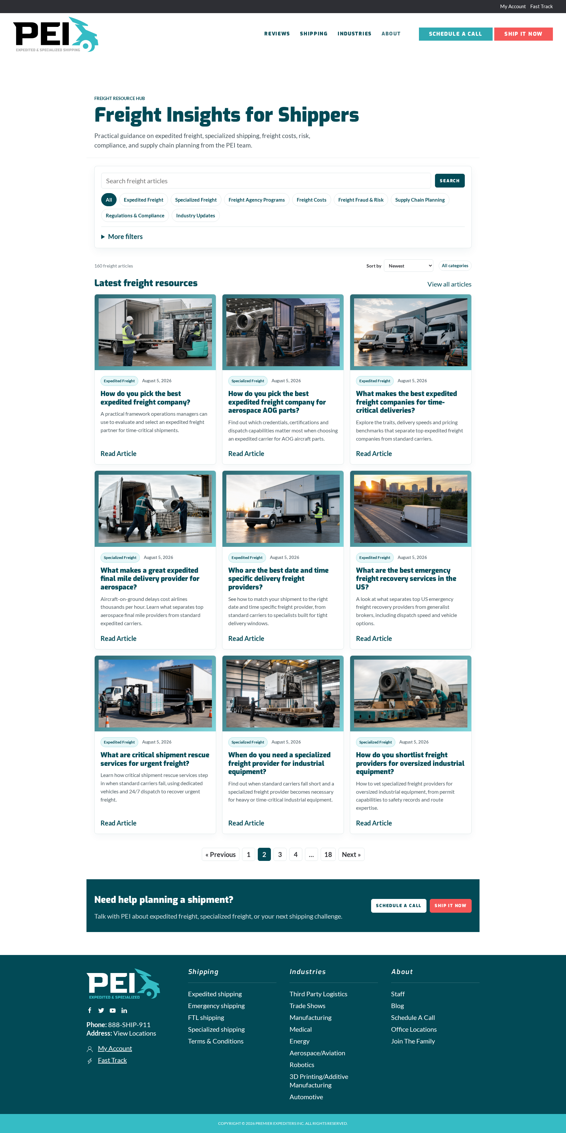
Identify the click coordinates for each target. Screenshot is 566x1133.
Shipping (314, 33)
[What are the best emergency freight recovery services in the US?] (410, 509)
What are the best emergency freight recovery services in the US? (406, 579)
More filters (125, 236)
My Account (513, 6)
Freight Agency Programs (257, 200)
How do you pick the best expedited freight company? (145, 398)
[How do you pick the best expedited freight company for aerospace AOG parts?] (283, 332)
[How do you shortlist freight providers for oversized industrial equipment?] (410, 693)
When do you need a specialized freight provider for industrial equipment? (279, 763)
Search (450, 181)
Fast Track (541, 6)
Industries (355, 33)
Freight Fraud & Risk (361, 200)
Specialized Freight (196, 200)
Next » (351, 854)
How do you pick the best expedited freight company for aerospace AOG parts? (277, 402)
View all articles (449, 284)
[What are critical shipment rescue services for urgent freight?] (155, 693)
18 (328, 854)
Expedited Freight (143, 200)
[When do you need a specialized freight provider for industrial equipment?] (283, 693)
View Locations (134, 1033)
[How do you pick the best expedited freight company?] (155, 332)
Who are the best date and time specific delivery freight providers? (278, 579)
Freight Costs (312, 200)
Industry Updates (195, 215)
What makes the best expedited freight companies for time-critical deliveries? (406, 402)
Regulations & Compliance (135, 215)
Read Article (119, 453)
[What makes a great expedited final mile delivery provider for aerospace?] (155, 509)
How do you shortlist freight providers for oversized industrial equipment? (410, 763)
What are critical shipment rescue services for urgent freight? (155, 759)
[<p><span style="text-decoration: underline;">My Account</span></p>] (89, 1048)
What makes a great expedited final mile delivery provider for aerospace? (150, 579)
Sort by (374, 265)
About (391, 33)
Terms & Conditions (216, 1041)
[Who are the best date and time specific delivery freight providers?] (283, 509)
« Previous (220, 854)
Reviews (277, 33)
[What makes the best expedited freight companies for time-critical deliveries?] (410, 332)
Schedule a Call (456, 33)
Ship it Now (523, 33)
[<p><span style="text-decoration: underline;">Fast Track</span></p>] (89, 1060)
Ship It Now (451, 905)
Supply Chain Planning (420, 200)
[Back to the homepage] (56, 34)
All (109, 200)
